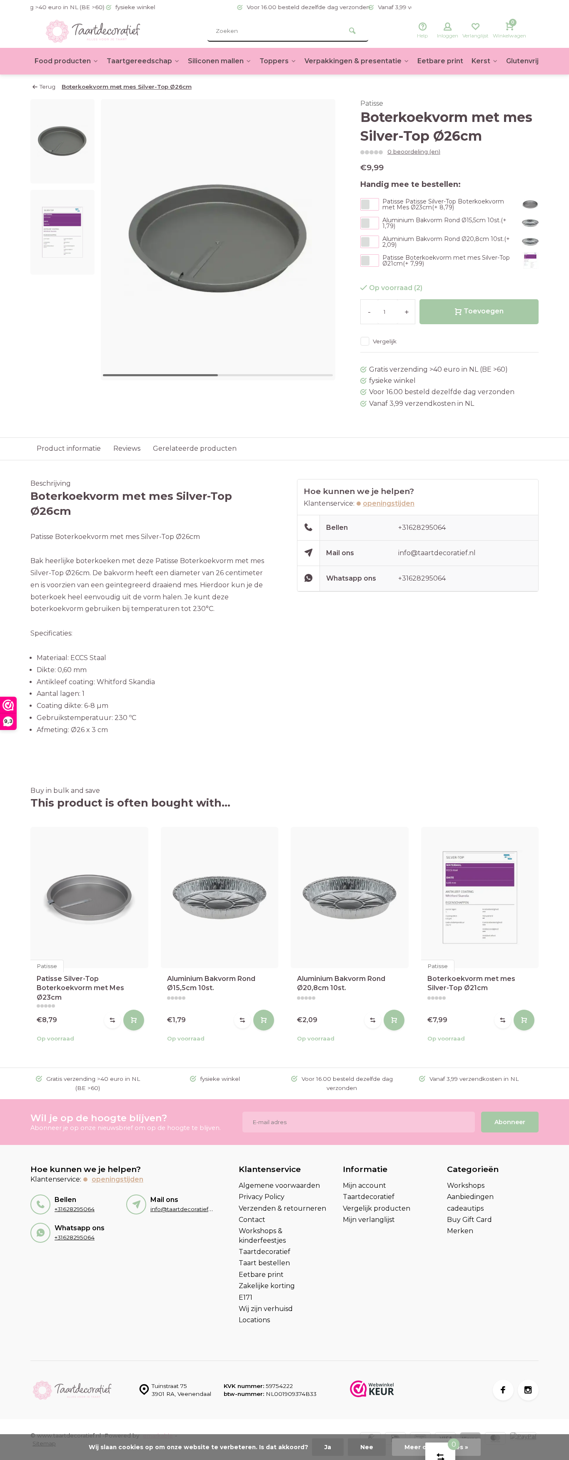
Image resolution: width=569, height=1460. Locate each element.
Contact (252, 1220)
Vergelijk (385, 341)
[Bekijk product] (133, 1020)
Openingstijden (388, 503)
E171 (245, 1297)
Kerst (481, 61)
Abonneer (509, 1122)
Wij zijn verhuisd (266, 1309)
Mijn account (364, 1185)
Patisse (371, 103)
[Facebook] (503, 1390)
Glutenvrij (522, 61)
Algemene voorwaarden (279, 1185)
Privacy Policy (261, 1197)
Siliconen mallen (216, 61)
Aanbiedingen (470, 1197)
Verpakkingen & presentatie (353, 61)
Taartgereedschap (139, 61)
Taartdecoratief (264, 1252)
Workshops (465, 1185)
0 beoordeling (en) (413, 151)
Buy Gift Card (469, 1220)
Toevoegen (484, 311)
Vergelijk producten (376, 1208)
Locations (254, 1320)
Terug (47, 86)
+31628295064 (422, 527)
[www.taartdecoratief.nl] (93, 31)
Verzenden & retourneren (282, 1208)
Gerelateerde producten (195, 448)
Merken (460, 1231)
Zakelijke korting (267, 1286)
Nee (366, 1447)
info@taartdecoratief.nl (437, 553)
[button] (318, 239)
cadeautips (465, 1208)
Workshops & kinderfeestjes (262, 1235)
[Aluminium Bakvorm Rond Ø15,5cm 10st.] (220, 897)
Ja (327, 1447)
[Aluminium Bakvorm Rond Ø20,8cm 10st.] (350, 897)
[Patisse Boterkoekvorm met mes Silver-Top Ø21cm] (480, 897)
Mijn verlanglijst (369, 1220)
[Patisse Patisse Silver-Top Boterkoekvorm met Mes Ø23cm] (89, 897)
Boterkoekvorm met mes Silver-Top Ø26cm (127, 86)
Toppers (274, 61)
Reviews (126, 448)
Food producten (63, 61)
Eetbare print (440, 61)
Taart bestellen (264, 1263)
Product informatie (69, 448)
